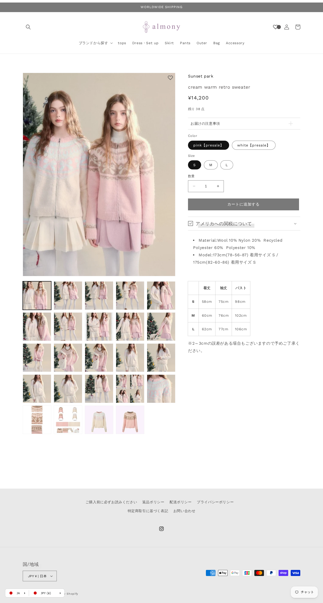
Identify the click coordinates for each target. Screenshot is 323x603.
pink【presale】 (208, 145)
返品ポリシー (153, 502)
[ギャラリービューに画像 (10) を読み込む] (161, 326)
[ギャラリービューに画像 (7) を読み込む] (68, 326)
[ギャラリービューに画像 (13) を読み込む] (99, 357)
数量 (191, 176)
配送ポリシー (181, 502)
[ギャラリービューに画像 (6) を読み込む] (37, 326)
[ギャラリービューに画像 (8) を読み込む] (99, 326)
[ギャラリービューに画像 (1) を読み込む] (37, 295)
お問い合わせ (184, 511)
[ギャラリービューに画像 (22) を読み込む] (68, 420)
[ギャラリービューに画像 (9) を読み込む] (130, 326)
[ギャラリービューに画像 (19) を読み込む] (130, 388)
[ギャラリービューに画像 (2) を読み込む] (68, 295)
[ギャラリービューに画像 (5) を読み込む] (161, 295)
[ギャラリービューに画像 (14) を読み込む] (130, 357)
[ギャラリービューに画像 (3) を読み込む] (99, 295)
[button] (28, 27)
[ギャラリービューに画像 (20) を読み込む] (161, 388)
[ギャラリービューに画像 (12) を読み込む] (68, 357)
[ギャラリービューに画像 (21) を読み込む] (37, 420)
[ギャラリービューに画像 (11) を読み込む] (37, 357)
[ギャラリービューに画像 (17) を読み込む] (68, 388)
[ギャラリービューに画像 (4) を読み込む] (130, 295)
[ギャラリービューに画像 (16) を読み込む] (37, 388)
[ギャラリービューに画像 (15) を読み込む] (161, 357)
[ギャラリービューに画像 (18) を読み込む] (99, 388)
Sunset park (200, 76)
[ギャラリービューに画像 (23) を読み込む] (99, 420)
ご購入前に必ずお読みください (111, 502)
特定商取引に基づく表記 (148, 511)
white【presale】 (253, 145)
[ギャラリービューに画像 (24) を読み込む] (130, 420)
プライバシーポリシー (215, 502)
